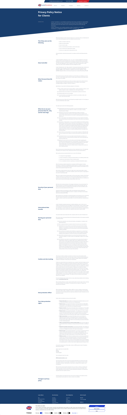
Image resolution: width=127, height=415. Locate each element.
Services (55, 5)
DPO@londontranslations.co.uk (61, 357)
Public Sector (68, 402)
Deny (97, 411)
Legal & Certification (55, 402)
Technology (68, 400)
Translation (53, 397)
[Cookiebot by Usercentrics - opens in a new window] (29, 413)
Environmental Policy (41, 401)
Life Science (68, 397)
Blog (38, 397)
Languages (71, 5)
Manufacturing (68, 401)
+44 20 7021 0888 (69, 1)
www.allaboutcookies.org (63, 279)
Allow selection (97, 408)
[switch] (51, 413)
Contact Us (86, 5)
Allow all (96, 406)
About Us (78, 5)
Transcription (54, 401)
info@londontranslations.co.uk (56, 1)
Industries (63, 5)
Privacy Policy (40, 400)
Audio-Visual (54, 400)
